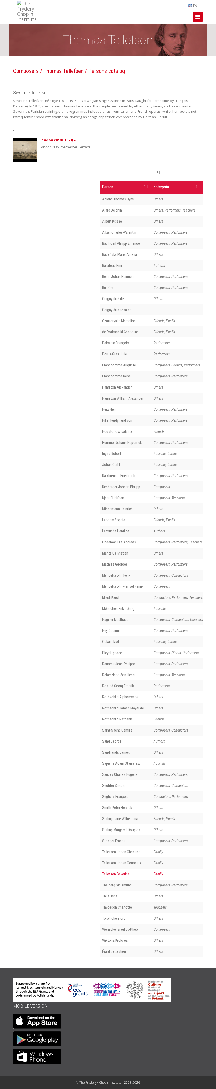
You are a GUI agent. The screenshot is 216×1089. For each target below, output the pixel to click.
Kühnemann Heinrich (117, 509)
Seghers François (115, 796)
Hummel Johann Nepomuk (122, 442)
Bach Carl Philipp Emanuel (121, 243)
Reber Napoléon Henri (118, 675)
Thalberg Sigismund (117, 885)
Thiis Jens (109, 896)
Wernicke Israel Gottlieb (120, 929)
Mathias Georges (115, 564)
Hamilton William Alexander (122, 398)
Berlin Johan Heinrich (118, 276)
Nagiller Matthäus (115, 619)
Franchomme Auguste (119, 365)
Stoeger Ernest (113, 841)
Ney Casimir (111, 631)
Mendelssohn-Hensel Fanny (123, 586)
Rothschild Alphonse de (120, 697)
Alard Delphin (112, 210)
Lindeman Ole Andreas (119, 542)
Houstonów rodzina (117, 431)
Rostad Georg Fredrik (118, 686)
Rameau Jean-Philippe (119, 664)
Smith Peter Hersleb (117, 808)
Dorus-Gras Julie (114, 354)
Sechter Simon (113, 785)
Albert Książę (112, 221)
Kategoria (161, 187)
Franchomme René (116, 376)
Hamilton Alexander (117, 387)
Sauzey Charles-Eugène (120, 774)
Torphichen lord (113, 918)
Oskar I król (110, 642)
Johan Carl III (111, 465)
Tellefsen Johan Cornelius (121, 863)
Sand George (111, 741)
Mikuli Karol (110, 597)
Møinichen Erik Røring (118, 608)
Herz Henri (109, 409)
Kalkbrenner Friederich (118, 476)
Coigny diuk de (113, 299)
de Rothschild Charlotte (120, 332)
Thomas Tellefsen (63, 71)
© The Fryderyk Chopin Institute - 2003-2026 (108, 1082)
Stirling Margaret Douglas (121, 830)
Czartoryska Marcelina (119, 321)
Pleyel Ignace (112, 653)
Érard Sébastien (114, 951)
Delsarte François (115, 343)
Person (107, 187)
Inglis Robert (111, 454)
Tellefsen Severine (116, 874)
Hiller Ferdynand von (117, 420)
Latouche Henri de (115, 531)
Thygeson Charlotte (117, 907)
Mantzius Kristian (115, 553)
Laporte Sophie (113, 520)
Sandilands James (116, 752)
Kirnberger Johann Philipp (121, 487)
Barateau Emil (112, 265)
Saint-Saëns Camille (117, 730)
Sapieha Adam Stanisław (121, 763)
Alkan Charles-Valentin (119, 232)
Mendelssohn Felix (116, 575)
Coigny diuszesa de (116, 310)
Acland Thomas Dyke (118, 199)
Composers (26, 71)
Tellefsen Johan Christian (121, 852)
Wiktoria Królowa (115, 940)
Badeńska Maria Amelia (119, 254)
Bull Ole (107, 288)
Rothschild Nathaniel (118, 719)
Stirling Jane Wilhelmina (120, 819)
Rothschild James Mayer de (123, 708)
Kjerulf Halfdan (113, 498)
